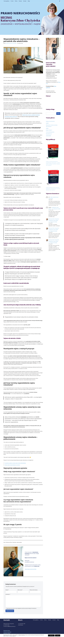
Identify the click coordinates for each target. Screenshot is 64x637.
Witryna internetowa (33, 589)
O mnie (12, 1)
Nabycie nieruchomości (50, 121)
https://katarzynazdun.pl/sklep (30, 569)
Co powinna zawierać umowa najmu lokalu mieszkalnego (15, 463)
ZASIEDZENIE (48, 135)
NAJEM (47, 123)
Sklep (29, 1)
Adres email (20, 589)
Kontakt (24, 1)
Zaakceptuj (51, 635)
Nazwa (7, 589)
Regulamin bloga (7, 630)
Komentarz (8, 594)
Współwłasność (49, 133)
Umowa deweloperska (50, 132)
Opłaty (47, 128)
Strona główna (6, 1)
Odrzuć (57, 635)
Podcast (20, 1)
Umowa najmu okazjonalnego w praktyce (12, 464)
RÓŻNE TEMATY (49, 130)
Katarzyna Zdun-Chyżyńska (54, 218)
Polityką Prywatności (21, 634)
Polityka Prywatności (7, 632)
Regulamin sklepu (7, 633)
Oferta (16, 1)
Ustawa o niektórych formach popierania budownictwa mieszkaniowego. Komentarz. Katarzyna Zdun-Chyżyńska (53, 188)
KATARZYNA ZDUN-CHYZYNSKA (11, 43)
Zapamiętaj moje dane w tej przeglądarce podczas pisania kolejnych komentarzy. (21, 608)
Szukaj (58, 113)
